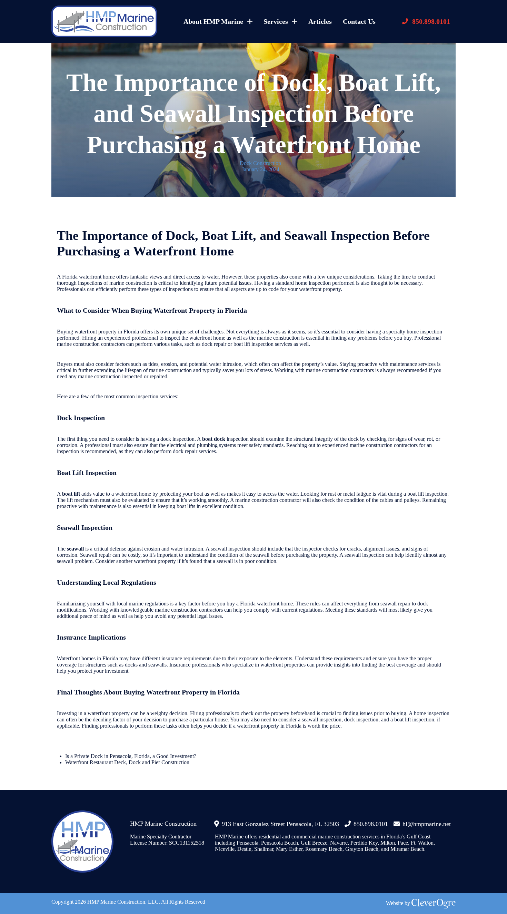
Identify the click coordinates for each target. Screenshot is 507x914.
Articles (320, 21)
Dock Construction (260, 163)
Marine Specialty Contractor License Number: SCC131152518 (167, 840)
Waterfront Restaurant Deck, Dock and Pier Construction (127, 762)
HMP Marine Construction (163, 823)
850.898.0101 (431, 21)
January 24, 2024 (260, 169)
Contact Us (359, 21)
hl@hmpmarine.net (426, 823)
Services (276, 21)
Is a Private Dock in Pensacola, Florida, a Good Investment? (130, 756)
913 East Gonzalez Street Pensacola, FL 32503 (280, 823)
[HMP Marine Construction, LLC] (104, 21)
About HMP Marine (213, 21)
